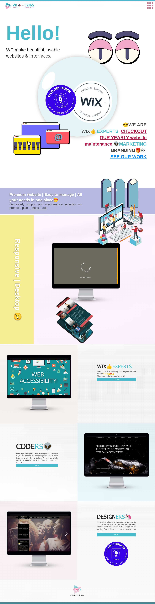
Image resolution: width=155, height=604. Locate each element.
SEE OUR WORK (128, 156)
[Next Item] (144, 455)
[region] (110, 4)
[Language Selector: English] (21, 5)
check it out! (39, 208)
